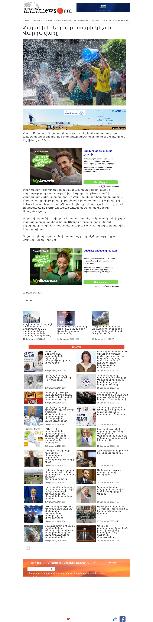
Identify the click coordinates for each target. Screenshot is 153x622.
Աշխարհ (95, 21)
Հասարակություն (63, 21)
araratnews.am (86, 589)
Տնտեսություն (81, 21)
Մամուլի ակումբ (121, 21)
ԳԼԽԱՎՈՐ (34, 563)
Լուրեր (26, 21)
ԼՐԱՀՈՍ (76, 347)
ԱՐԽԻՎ (111, 563)
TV (110, 21)
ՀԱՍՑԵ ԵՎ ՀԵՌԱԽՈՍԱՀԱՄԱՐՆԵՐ (72, 563)
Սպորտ (104, 21)
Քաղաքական (38, 21)
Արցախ (49, 21)
